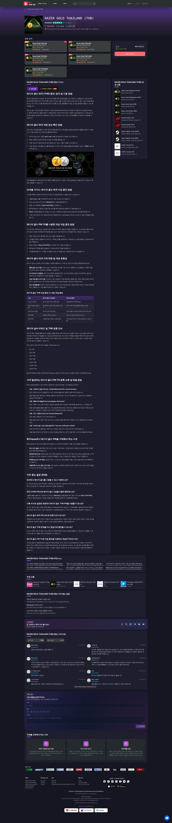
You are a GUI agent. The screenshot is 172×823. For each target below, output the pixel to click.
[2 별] (31, 711)
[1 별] (28, 711)
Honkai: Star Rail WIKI (30, 782)
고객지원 (43, 782)
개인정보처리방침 (82, 782)
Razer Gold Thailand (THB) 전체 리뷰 (85, 686)
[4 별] (37, 711)
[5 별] (40, 711)
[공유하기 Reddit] (143, 624)
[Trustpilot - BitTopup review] (101, 810)
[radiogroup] (34, 647)
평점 (28, 709)
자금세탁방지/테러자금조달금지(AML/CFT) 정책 (63, 784)
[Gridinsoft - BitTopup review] (86, 810)
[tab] (32, 89)
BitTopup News (29, 787)
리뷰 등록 (141, 726)
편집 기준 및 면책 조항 (83, 784)
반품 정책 (53, 780)
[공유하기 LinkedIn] (139, 624)
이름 (28, 702)
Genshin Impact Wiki (30, 780)
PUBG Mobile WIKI (29, 786)
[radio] (32, 647)
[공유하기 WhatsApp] (130, 624)
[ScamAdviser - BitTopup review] (71, 810)
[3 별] (34, 711)
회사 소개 (43, 780)
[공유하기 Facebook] (122, 624)
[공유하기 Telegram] (135, 624)
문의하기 (43, 784)
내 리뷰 (28, 715)
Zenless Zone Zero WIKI (31, 784)
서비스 (80, 780)
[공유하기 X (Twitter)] (126, 624)
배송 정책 (53, 782)
